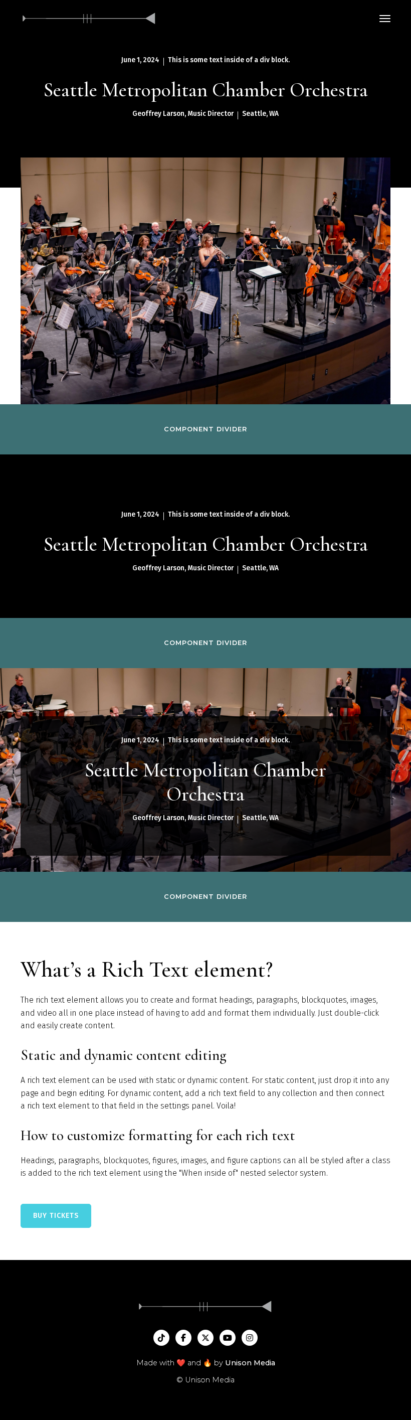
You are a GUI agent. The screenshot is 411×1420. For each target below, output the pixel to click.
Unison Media (250, 1362)
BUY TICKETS (56, 1215)
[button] (384, 18)
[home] (89, 18)
